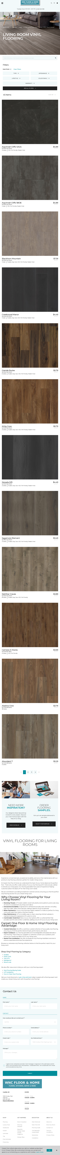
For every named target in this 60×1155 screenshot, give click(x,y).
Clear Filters (17, 69)
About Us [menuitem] (49, 1122)
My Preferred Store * (36, 1038)
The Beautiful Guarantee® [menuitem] (36, 1131)
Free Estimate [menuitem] (7, 1139)
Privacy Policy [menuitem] (50, 1135)
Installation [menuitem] (35, 1138)
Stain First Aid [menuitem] (36, 1125)
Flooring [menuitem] (5, 1122)
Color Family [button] (42, 78)
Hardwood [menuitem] (6, 1127)
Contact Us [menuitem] (49, 1127)
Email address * (35, 1027)
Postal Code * (6, 1038)
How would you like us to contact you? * (14, 1018)
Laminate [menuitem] (5, 1133)
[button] (51, 3)
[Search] (55, 58)
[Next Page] (39, 772)
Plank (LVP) (7, 956)
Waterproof (7, 960)
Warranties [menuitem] (35, 1135)
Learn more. (40, 1152)
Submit (30, 1073)
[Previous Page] (21, 772)
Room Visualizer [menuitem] (21, 1122)
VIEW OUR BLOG (14, 825)
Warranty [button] (28, 83)
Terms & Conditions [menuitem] (49, 1131)
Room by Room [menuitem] (50, 1125)
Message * (5, 1048)
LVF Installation (9, 972)
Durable (6, 954)
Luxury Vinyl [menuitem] (6, 1125)
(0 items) (57, 3)
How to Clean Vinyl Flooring (12, 974)
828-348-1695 (40, 9)
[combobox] (28, 58)
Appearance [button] (43, 73)
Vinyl (20, 27)
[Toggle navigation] (2, 3)
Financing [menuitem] (5, 1142)
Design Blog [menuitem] (20, 1137)
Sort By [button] (50, 94)
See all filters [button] (29, 88)
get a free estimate (25, 977)
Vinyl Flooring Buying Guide (12, 970)
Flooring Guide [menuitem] (36, 1127)
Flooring (14, 27)
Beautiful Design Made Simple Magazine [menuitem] (21, 1132)
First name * (6, 1002)
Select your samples (42, 824)
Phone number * (7, 1027)
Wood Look (7, 962)
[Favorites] (54, 3)
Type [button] (15, 73)
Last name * (34, 1002)
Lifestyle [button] (15, 78)
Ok (49, 1150)
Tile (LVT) (7, 958)
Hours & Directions (8, 1100)
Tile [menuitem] (4, 1136)
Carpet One (6, 27)
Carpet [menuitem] (5, 1130)
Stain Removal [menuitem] (36, 1122)
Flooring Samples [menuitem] (19, 1125)
